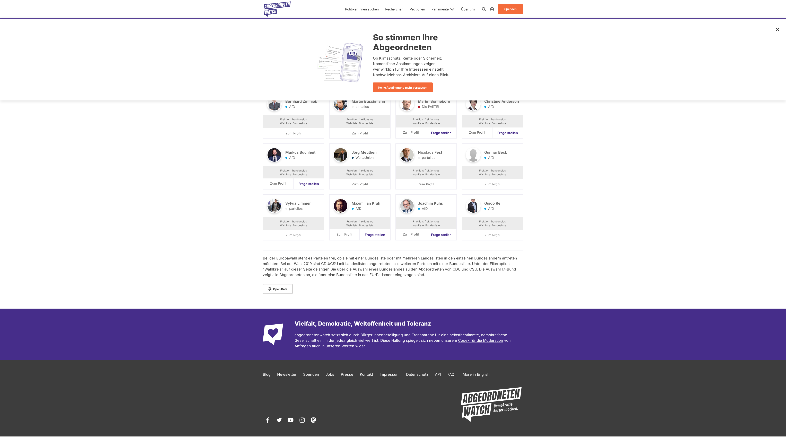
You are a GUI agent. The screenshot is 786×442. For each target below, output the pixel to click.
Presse (347, 374)
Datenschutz (417, 374)
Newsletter (287, 374)
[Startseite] (277, 9)
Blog (267, 374)
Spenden (311, 374)
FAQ (450, 374)
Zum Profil (294, 133)
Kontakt (366, 374)
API (438, 374)
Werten (347, 346)
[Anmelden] (492, 9)
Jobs (330, 374)
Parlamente (440, 9)
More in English (476, 374)
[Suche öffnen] (483, 9)
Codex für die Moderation (480, 340)
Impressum (390, 374)
